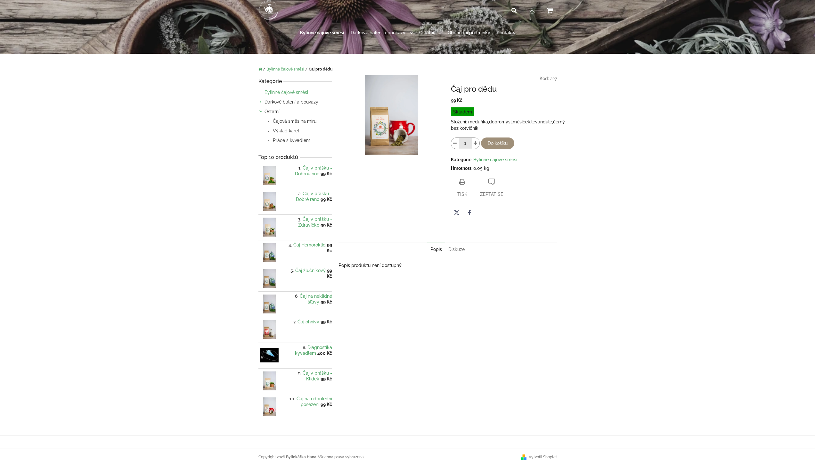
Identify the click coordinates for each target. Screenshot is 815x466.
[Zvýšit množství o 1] (475, 143)
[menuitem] (322, 33)
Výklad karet (285, 130)
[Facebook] (469, 212)
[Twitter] (456, 212)
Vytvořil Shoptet (543, 457)
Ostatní (272, 111)
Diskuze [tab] (456, 249)
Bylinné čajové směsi (286, 92)
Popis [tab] (436, 249)
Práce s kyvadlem (291, 140)
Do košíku (498, 143)
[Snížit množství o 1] (455, 143)
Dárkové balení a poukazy (291, 101)
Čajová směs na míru (294, 121)
